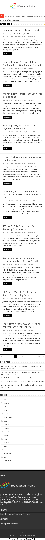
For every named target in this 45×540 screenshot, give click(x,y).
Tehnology (7, 453)
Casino (6, 410)
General (6, 432)
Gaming (6, 428)
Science (6, 450)
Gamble (6, 425)
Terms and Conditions (17, 539)
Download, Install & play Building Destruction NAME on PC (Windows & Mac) (22, 194)
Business (6, 403)
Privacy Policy (31, 539)
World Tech (19, 37)
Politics (6, 446)
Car (5, 407)
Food (5, 421)
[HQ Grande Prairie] (22, 5)
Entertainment (8, 417)
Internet (6, 442)
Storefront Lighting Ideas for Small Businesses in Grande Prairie (22, 381)
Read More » (7, 54)
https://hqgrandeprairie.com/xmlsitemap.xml (15, 514)
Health (6, 435)
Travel (6, 457)
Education (7, 414)
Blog (5, 399)
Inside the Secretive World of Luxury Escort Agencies (18, 378)
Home (4, 20)
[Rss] (22, 532)
